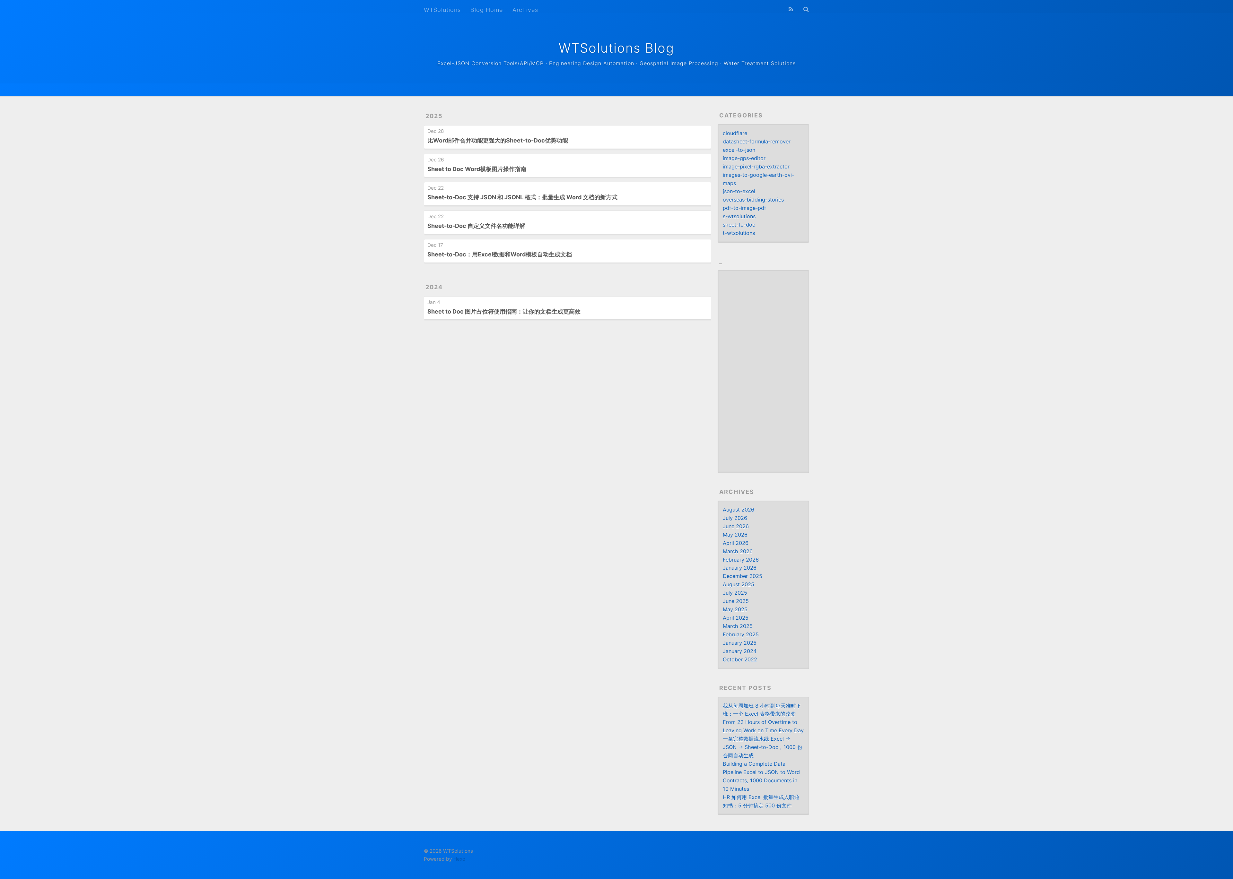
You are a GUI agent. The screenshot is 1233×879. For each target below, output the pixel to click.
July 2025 (735, 593)
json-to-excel (739, 191)
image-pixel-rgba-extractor (756, 166)
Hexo (459, 859)
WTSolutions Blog (616, 48)
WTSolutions (442, 9)
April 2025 (735, 618)
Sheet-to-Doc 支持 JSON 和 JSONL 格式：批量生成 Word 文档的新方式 (522, 197)
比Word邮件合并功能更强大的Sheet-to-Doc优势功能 (497, 140)
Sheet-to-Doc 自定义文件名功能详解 (476, 225)
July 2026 (735, 518)
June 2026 (736, 526)
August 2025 (738, 584)
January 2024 (739, 651)
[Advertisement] (763, 371)
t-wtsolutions (739, 233)
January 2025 (739, 643)
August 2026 (738, 509)
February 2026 (741, 559)
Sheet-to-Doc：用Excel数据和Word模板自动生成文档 (499, 254)
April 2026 (735, 543)
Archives (525, 9)
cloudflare (735, 133)
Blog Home (486, 9)
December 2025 (742, 576)
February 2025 (741, 634)
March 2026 (738, 551)
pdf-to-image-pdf (744, 208)
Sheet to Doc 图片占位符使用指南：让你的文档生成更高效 (504, 311)
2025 (434, 116)
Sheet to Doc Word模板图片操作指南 (476, 169)
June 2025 (736, 601)
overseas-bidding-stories (753, 199)
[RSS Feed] (791, 9)
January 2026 (739, 567)
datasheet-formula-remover (757, 141)
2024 (434, 287)
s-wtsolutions (739, 216)
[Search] (806, 9)
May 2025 (735, 609)
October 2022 (740, 659)
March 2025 (738, 626)
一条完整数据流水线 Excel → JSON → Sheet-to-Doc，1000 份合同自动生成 (762, 747)
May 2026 (735, 534)
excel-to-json (739, 150)
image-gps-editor (744, 158)
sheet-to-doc (739, 224)
